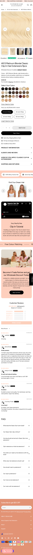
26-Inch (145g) (20, 116)
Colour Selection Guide (7, 104)
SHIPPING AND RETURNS (10, 164)
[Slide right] (28, 29)
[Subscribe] (30, 507)
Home (2, 9)
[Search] (27, 4)
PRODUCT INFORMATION (10, 148)
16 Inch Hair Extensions (12, 9)
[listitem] (2, 88)
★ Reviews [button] (32, 279)
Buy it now (16, 133)
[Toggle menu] (1, 4)
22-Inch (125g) (7, 116)
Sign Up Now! (16, 292)
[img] (4, 333)
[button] (9, 311)
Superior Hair (9, 547)
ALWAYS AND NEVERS (9, 153)
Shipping (10, 82)
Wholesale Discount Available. (14, 70)
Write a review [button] (16, 323)
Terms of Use (20, 511)
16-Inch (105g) (7, 112)
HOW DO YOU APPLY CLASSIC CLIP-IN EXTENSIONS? (15, 158)
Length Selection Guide (7, 121)
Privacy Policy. (27, 511)
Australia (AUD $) (8, 534)
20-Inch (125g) (20, 112)
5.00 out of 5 (20, 306)
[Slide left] (5, 29)
